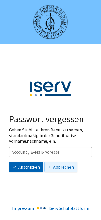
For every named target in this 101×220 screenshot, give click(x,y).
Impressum (23, 208)
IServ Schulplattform (69, 208)
